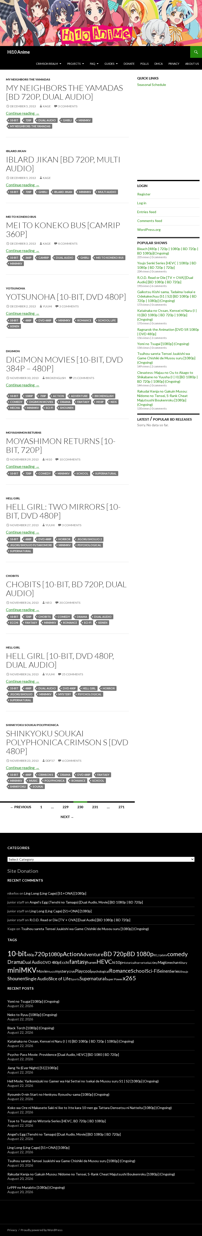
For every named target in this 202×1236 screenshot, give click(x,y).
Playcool (83, 971)
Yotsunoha (15, 288)
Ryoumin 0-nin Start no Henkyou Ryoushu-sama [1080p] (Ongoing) (58, 1094)
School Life (107, 320)
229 (65, 807)
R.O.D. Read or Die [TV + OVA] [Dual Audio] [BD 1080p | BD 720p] (165, 279)
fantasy (83, 401)
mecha (15, 407)
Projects (74, 63)
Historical (128, 962)
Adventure (79, 395)
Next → (67, 817)
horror (64, 539)
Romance (84, 320)
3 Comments (67, 106)
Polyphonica (55, 780)
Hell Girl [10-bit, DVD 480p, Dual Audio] (60, 660)
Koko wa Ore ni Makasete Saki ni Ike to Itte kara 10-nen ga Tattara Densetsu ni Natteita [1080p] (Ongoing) (89, 1108)
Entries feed (146, 212)
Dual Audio (47, 120)
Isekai (147, 962)
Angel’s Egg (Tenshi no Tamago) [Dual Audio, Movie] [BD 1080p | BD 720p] (86, 902)
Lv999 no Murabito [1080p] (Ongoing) (36, 1187)
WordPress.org (149, 229)
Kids (114, 401)
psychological (89, 545)
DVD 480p (44, 320)
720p (28, 120)
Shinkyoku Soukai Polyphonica (32, 725)
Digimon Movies (41, 401)
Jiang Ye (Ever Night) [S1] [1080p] (32, 1068)
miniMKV (85, 120)
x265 (129, 978)
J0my (154, 962)
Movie (41, 971)
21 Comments (83, 378)
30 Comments (69, 602)
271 (121, 807)
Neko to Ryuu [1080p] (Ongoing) (32, 1015)
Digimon (13, 351)
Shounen (66, 407)
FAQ (92, 63)
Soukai (38, 786)
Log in (141, 203)
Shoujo (184, 971)
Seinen (14, 326)
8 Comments (67, 243)
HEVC (104, 961)
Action (58, 395)
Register (144, 194)
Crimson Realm (47, 63)
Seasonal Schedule (151, 84)
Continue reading (22, 113)
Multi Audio (107, 191)
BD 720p (115, 953)
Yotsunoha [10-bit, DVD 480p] (66, 297)
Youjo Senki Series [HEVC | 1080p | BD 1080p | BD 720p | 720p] (166, 265)
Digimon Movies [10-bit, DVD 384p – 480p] (64, 363)
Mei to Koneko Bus (21, 217)
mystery (64, 694)
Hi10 (49, 459)
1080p (29, 395)
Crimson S (45, 774)
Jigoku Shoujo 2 (89, 539)
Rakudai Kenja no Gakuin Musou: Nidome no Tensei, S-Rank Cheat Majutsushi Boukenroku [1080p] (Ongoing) (162, 398)
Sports (75, 979)
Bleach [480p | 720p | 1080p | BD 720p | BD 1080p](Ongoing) (167, 251)
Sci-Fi (49, 407)
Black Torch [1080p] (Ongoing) (30, 1028)
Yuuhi (47, 306)
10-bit (14, 120)
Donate (129, 63)
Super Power (114, 979)
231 (95, 807)
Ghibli (67, 120)
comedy (16, 401)
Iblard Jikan (16, 151)
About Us (192, 63)
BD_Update (160, 955)
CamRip (43, 257)
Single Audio (37, 978)
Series (175, 971)
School (82, 473)
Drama (65, 401)
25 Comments (72, 674)
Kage (47, 106)
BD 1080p (140, 953)
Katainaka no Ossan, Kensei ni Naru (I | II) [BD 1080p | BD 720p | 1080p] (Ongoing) (167, 314)
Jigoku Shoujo (21, 694)
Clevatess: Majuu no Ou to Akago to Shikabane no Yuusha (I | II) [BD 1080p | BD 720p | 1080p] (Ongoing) (167, 376)
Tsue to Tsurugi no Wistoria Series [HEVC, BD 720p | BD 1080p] (56, 1121)
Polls (144, 63)
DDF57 (50, 760)
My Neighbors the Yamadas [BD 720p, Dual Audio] (64, 92)
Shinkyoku (18, 786)
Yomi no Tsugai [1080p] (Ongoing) (163, 344)
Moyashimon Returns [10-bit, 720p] (61, 445)
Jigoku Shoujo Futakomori (31, 545)
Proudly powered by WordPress (42, 1230)
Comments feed (149, 221)
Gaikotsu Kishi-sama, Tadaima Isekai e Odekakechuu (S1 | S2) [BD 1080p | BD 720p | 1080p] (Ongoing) (167, 296)
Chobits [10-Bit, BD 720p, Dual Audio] (66, 588)
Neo (49, 602)
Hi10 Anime (18, 52)
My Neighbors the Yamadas (28, 79)
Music (33, 780)
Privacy (173, 63)
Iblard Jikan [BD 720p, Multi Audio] (63, 163)
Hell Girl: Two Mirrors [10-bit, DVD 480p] (63, 511)
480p (28, 320)
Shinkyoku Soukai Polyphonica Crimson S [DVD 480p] (67, 742)
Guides (109, 63)
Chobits (12, 576)
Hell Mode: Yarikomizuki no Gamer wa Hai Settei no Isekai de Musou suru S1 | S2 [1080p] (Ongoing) (83, 1081)
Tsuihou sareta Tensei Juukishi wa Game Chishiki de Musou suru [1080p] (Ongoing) (166, 357)
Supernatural (106, 473)
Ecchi (14, 622)
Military (182, 962)
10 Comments (69, 459)
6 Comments (71, 760)
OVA (72, 971)
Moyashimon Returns (23, 432)
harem (92, 963)
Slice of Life (60, 978)
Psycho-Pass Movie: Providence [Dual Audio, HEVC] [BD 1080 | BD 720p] (63, 1054)
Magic (162, 962)
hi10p (100, 401)
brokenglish (56, 378)
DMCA (158, 63)
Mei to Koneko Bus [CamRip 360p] (63, 229)
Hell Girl (13, 498)
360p (28, 257)
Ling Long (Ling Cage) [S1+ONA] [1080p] (55, 893)
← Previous (20, 807)
